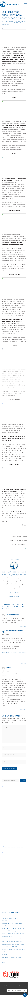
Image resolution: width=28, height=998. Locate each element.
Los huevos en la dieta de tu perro (12, 965)
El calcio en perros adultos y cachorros (13, 949)
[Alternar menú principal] (25, 4)
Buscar (23, 780)
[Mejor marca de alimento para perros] (14, 847)
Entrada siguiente (14, 596)
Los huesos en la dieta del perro (11, 957)
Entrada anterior (14, 592)
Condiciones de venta (12, 987)
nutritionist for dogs (22, 987)
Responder (23, 626)
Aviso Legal (3, 987)
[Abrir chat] (25, 995)
